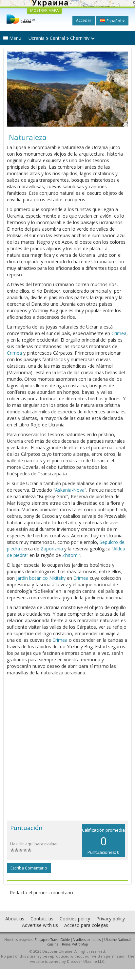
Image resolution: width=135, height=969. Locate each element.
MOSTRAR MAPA (44, 10)
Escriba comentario (28, 868)
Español (114, 20)
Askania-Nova (70, 490)
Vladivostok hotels (87, 939)
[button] (16, 89)
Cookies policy (75, 918)
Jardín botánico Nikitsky (41, 578)
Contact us (41, 918)
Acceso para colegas (86, 925)
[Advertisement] (67, 746)
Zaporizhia (52, 549)
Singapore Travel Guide (52, 939)
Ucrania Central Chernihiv (60, 38)
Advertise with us (40, 925)
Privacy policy (110, 918)
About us (14, 918)
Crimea (118, 333)
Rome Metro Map (75, 944)
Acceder (83, 20)
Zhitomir (71, 555)
